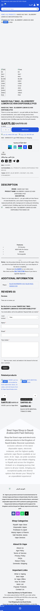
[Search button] (37, 9)
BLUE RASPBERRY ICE (17, 284)
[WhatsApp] (17, 161)
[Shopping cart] (37, 5)
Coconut (23, 173)
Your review (5, 340)
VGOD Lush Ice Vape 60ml (9, 405)
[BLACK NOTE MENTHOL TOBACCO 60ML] (29, 388)
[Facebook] (2, 161)
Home (3, 14)
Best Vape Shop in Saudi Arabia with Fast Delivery (20, 431)
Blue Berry (15, 173)
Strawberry (5, 175)
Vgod (3, 399)
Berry (8, 173)
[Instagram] (18, 513)
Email (3, 331)
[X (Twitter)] (6, 161)
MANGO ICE (13, 286)
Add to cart (25, 129)
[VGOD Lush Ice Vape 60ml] (10, 388)
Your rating (3, 317)
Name (3, 323)
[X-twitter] (27, 513)
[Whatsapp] (22, 513)
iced (31, 173)
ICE (28, 173)
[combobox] (18, 9)
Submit (5, 368)
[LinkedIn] (10, 161)
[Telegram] (14, 161)
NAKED (23, 168)
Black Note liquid (26, 399)
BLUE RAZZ (29, 284)
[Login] (34, 5)
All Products (10, 14)
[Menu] (2, 5)
